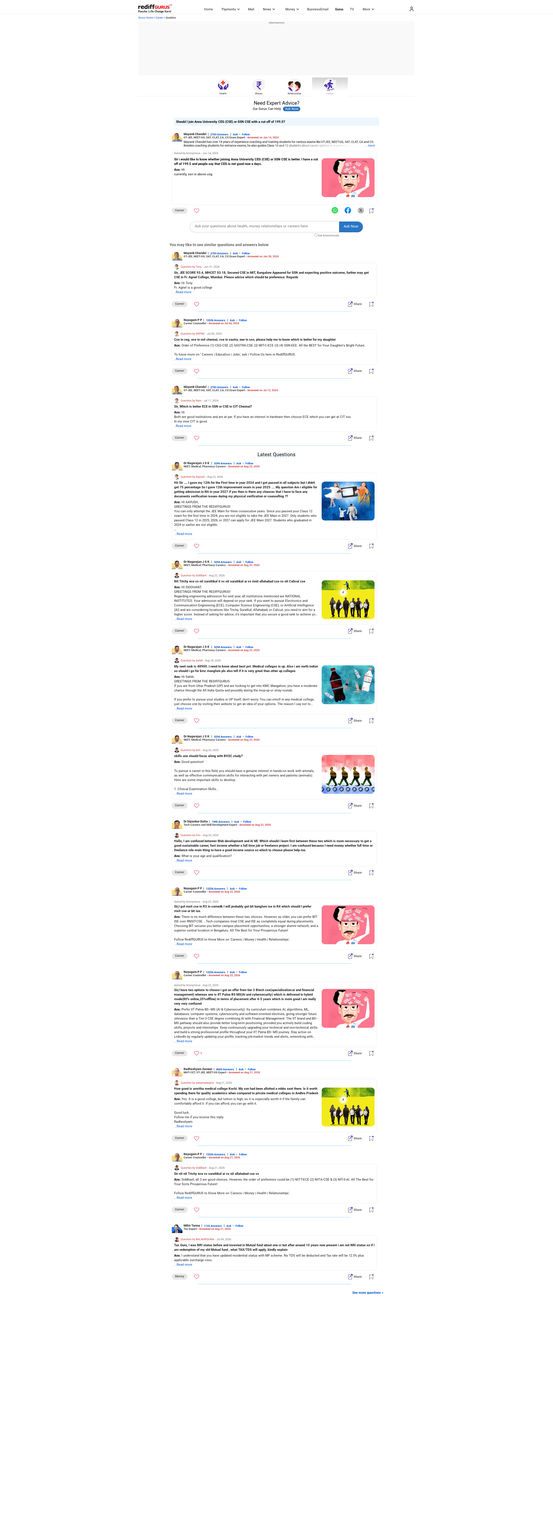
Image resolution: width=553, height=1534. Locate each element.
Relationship (294, 93)
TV (352, 9)
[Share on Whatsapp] (334, 210)
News (267, 9)
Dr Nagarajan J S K (197, 463)
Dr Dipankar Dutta (196, 821)
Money (290, 9)
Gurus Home (145, 17)
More (366, 9)
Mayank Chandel (195, 134)
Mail (251, 9)
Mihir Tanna (192, 1225)
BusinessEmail (318, 9)
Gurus (339, 9)
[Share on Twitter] (360, 210)
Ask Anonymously (328, 235)
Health (223, 93)
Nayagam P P (193, 320)
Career (159, 17)
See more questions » (367, 1293)
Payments (229, 9)
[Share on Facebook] (347, 210)
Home (208, 9)
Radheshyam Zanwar (198, 1069)
